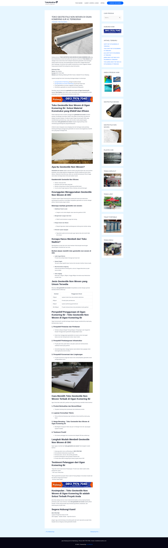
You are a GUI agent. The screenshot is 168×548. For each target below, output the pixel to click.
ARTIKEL (103, 3)
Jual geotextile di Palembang (62, 82)
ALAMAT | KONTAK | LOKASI (92, 3)
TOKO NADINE (78, 3)
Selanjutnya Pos (95, 531)
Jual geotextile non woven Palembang (64, 83)
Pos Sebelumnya (49, 531)
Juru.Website (89, 544)
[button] (115, 3)
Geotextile (54, 22)
